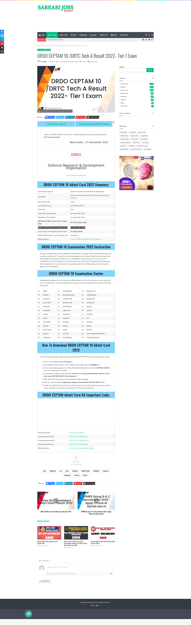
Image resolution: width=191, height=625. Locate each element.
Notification (142, 146)
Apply (144, 136)
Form (145, 142)
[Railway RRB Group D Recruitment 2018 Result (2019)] (103, 532)
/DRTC (53, 471)
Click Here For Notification (78, 444)
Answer (134, 136)
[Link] (70, 574)
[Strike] (56, 574)
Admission (83, 35)
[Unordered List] (61, 574)
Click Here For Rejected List (79, 440)
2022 (76, 471)
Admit (124, 136)
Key (123, 146)
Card (143, 139)
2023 (141, 132)
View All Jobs (56, 124)
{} (73, 573)
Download (125, 142)
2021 (123, 132)
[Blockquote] (64, 574)
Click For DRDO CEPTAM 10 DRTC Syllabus (86, 239)
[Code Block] (67, 574)
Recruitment (136, 149)
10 (68, 471)
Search (121, 67)
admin (42, 61)
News (115, 35)
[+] (76, 573)
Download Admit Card (94, 124)
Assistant (124, 139)
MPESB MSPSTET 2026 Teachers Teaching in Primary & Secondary (67, 39)
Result (67, 475)
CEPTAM (86, 471)
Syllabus (93, 35)
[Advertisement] (115, 16)
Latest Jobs (52, 35)
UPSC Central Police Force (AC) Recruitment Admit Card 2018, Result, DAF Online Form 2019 (75, 543)
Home (43, 35)
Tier (85, 475)
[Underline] (53, 574)
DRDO (96, 471)
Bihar (135, 139)
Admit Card (63, 35)
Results (73, 35)
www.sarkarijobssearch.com (76, 175)
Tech (77, 475)
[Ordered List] (59, 574)
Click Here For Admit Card (78, 437)
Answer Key (103, 35)
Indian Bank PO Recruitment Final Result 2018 (47, 542)
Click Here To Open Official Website (81, 448)
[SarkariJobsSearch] (55, 8)
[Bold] (48, 574)
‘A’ (45, 471)
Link (132, 146)
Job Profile (124, 35)
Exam (106, 471)
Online (124, 149)
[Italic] (50, 574)
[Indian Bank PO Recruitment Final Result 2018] (49, 532)
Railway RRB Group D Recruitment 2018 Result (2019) (103, 542)
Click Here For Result (76, 433)
